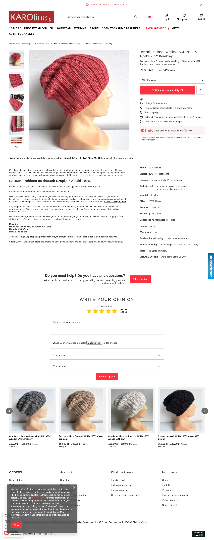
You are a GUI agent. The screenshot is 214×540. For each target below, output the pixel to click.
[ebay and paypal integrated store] (198, 534)
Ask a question (140, 279)
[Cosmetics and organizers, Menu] (142, 28)
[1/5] (89, 311)
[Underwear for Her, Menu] (55, 28)
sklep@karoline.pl (86, 522)
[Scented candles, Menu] (36, 33)
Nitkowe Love (155, 167)
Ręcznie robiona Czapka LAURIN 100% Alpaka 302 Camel (81, 437)
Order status (15, 480)
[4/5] (108, 311)
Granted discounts (70, 505)
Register (64, 480)
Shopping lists (67, 490)
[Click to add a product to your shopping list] (200, 90)
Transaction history (70, 500)
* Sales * (15, 28)
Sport (94, 28)
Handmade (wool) (156, 28)
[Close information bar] (201, 5)
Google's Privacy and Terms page (36, 517)
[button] (9, 411)
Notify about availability (165, 90)
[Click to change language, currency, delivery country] (151, 17)
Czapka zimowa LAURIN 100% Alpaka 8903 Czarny (178, 437)
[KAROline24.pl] (91, 158)
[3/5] (101, 311)
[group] (79, 100)
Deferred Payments (154, 117)
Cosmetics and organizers (121, 28)
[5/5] (114, 311)
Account (66, 472)
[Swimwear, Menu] (72, 28)
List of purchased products (74, 495)
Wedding (80, 28)
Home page (26, 44)
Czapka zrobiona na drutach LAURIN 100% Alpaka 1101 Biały (128, 437)
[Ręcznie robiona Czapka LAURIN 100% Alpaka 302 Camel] (82, 410)
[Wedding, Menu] (88, 28)
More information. (148, 140)
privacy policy (38, 498)
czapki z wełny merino (115, 201)
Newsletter (65, 510)
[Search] (136, 17)
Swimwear (63, 28)
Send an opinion (107, 376)
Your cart (65, 485)
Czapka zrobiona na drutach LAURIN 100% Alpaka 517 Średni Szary (29, 437)
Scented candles (21, 33)
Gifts (176, 28)
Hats (55, 44)
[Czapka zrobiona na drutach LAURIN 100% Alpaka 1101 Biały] (131, 410)
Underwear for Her (38, 28)
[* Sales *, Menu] (22, 28)
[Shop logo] (31, 17)
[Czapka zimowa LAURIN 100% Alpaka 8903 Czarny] (181, 410)
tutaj (85, 236)
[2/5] (95, 311)
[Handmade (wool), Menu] (170, 28)
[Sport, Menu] (100, 28)
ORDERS (15, 472)
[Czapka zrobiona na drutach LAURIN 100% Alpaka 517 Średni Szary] (32, 410)
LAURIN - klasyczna (159, 174)
